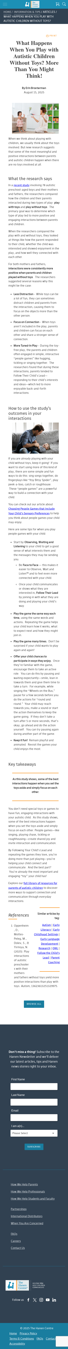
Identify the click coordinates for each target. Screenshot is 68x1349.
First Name (18, 1079)
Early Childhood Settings (47, 932)
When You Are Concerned (27, 1223)
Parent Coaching (54, 960)
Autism (46, 925)
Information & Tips (27, 12)
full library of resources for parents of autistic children (32, 885)
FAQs (14, 1234)
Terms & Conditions (21, 1338)
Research (44, 948)
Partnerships (19, 1209)
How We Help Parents (24, 1184)
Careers (16, 1241)
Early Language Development (50, 941)
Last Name (18, 1094)
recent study (21, 185)
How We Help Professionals (28, 1191)
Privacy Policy (28, 1333)
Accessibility (17, 1343)
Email (14, 1110)
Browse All (34, 1004)
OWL (55, 948)
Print (53, 36)
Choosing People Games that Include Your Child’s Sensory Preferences (31, 511)
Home (7, 12)
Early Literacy (50, 927)
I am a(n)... (17, 1126)
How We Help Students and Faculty (33, 1198)
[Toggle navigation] (5, 4)
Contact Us (18, 1248)
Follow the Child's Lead (48, 955)
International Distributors (26, 1216)
